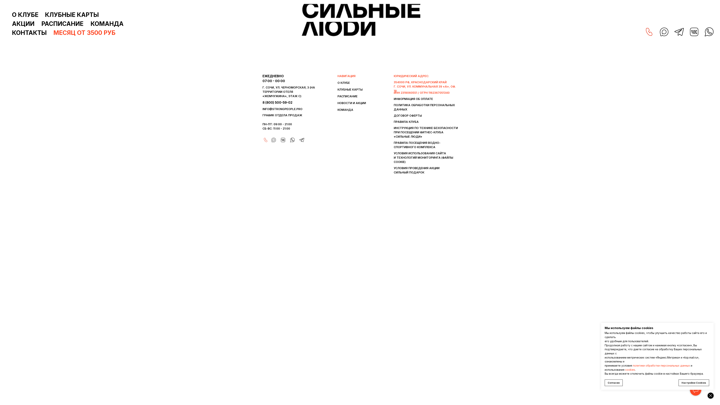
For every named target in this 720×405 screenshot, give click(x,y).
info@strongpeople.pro (282, 109)
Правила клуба (406, 122)
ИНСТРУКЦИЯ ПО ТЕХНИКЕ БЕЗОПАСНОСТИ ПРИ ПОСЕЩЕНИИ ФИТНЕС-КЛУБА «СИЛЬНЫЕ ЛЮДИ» (426, 132)
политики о (640, 365)
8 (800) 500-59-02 (277, 102)
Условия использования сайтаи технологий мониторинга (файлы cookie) (423, 158)
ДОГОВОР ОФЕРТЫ (408, 115)
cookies (630, 369)
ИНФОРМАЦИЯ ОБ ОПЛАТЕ (413, 99)
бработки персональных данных (668, 365)
